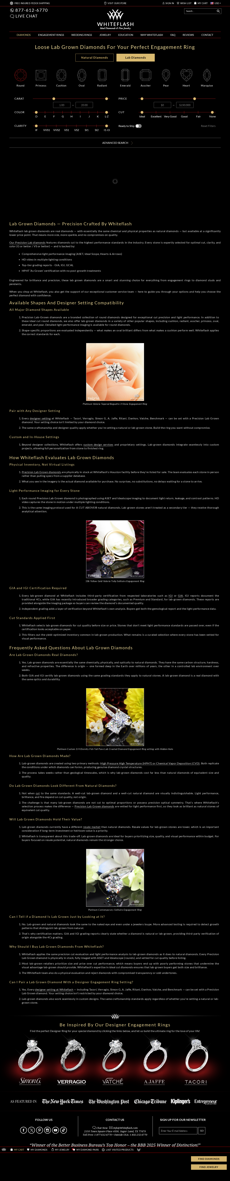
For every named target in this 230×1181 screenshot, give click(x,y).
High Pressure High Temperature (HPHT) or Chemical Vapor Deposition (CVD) (150, 763)
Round (21, 85)
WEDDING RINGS (81, 34)
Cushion (61, 85)
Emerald (125, 85)
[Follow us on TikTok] (64, 1132)
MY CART (203, 3)
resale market (91, 826)
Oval (82, 85)
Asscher (146, 85)
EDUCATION (125, 34)
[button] (12, 16)
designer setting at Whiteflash (54, 989)
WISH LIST (186, 3)
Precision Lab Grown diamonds (41, 472)
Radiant (102, 85)
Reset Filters (208, 125)
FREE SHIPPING (32, 3)
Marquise (207, 85)
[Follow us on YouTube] (56, 1132)
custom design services (98, 444)
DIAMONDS (24, 34)
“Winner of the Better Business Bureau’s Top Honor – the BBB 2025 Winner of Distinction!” (115, 1145)
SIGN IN (169, 3)
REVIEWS (188, 34)
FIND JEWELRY (209, 1167)
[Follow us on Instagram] (48, 1132)
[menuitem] (24, 35)
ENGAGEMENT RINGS (51, 34)
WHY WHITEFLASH (151, 34)
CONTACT (207, 34)
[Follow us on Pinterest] (40, 1132)
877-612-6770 (31, 10)
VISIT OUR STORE (117, 3)
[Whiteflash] (115, 20)
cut (38, 793)
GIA (180, 595)
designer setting (40, 418)
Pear (166, 85)
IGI (171, 595)
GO (202, 1130)
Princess (41, 85)
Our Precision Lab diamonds (27, 242)
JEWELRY (105, 34)
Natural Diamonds (94, 57)
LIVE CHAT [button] (26, 16)
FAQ (172, 34)
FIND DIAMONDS (209, 1158)
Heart (186, 85)
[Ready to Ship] (138, 126)
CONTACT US (115, 1120)
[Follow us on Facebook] (24, 1132)
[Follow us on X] (32, 1132)
